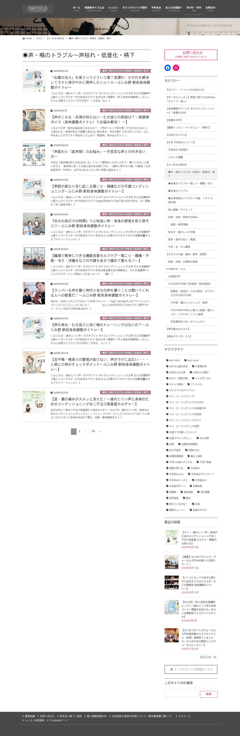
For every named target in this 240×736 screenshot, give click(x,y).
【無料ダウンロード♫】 (179, 336)
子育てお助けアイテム (180, 462)
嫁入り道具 (196, 456)
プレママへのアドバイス (181, 390)
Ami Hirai (174, 360)
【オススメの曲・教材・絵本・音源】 (186, 254)
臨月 (188, 498)
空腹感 (172, 492)
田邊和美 (197, 486)
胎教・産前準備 (179, 224)
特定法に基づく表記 (71, 716)
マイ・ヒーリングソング (181, 396)
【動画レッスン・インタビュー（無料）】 (188, 127)
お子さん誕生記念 (178, 366)
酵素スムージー (177, 510)
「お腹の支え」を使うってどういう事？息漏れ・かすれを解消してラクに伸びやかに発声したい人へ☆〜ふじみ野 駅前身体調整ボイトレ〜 (100, 83)
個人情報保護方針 (97, 716)
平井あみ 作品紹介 (178, 150)
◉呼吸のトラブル (178, 191)
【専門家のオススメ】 (178, 329)
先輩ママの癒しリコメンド (183, 432)
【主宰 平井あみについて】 (181, 142)
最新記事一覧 (208, 657)
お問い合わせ (47, 716)
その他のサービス (175, 269)
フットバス (196, 384)
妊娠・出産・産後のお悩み (183, 217)
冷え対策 (204, 438)
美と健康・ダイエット (180, 210)
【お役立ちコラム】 (177, 135)
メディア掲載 (175, 157)
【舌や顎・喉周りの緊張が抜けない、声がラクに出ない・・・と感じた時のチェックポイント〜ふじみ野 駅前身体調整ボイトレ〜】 (100, 365)
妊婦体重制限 (176, 456)
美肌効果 (188, 492)
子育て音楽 (205, 462)
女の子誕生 (175, 450)
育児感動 (205, 492)
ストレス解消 (176, 384)
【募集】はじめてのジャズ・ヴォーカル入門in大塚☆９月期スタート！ (198, 561)
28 (93, 432)
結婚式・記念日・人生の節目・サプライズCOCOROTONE (193, 293)
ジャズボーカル (203, 378)
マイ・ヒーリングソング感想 (184, 426)
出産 (171, 444)
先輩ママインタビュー (180, 438)
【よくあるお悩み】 (177, 165)
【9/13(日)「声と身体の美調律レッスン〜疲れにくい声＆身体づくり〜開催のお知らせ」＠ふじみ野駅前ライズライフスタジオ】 (198, 609)
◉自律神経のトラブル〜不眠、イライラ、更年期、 (191, 200)
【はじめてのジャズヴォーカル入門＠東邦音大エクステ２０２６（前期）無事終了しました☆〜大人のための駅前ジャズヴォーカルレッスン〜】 (198, 638)
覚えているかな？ (178, 504)
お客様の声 (174, 276)
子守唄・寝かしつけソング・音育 (189, 303)
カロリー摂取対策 (178, 378)
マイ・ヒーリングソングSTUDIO (186, 402)
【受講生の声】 (174, 120)
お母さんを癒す (201, 372)
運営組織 (30, 716)
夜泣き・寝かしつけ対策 (181, 232)
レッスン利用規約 (35, 720)
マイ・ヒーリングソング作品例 (185, 414)
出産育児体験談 (189, 444)
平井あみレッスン (178, 480)
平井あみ (195, 468)
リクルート (184, 716)
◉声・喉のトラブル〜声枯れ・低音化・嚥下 (125, 71)
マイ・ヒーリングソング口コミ (185, 420)
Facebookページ (59, 720)
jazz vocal (193, 360)
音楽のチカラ (200, 510)
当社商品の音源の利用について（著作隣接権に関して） (142, 716)
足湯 (197, 504)
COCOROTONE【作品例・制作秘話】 (189, 284)
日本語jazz (201, 480)
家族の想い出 (176, 468)
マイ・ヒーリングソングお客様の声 (187, 408)
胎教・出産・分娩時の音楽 (183, 262)
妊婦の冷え (194, 450)
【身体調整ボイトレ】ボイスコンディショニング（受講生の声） (190, 111)
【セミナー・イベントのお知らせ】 (185, 90)
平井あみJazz (176, 474)
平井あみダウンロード (202, 474)
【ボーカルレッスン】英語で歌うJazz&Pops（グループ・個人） (190, 99)
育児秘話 (174, 498)
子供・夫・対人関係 (179, 247)
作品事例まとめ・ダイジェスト (188, 322)
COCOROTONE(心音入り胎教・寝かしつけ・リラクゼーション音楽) (193, 312)
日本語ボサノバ (177, 486)
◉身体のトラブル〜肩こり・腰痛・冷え (190, 183)
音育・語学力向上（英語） (183, 239)
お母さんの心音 (177, 372)
